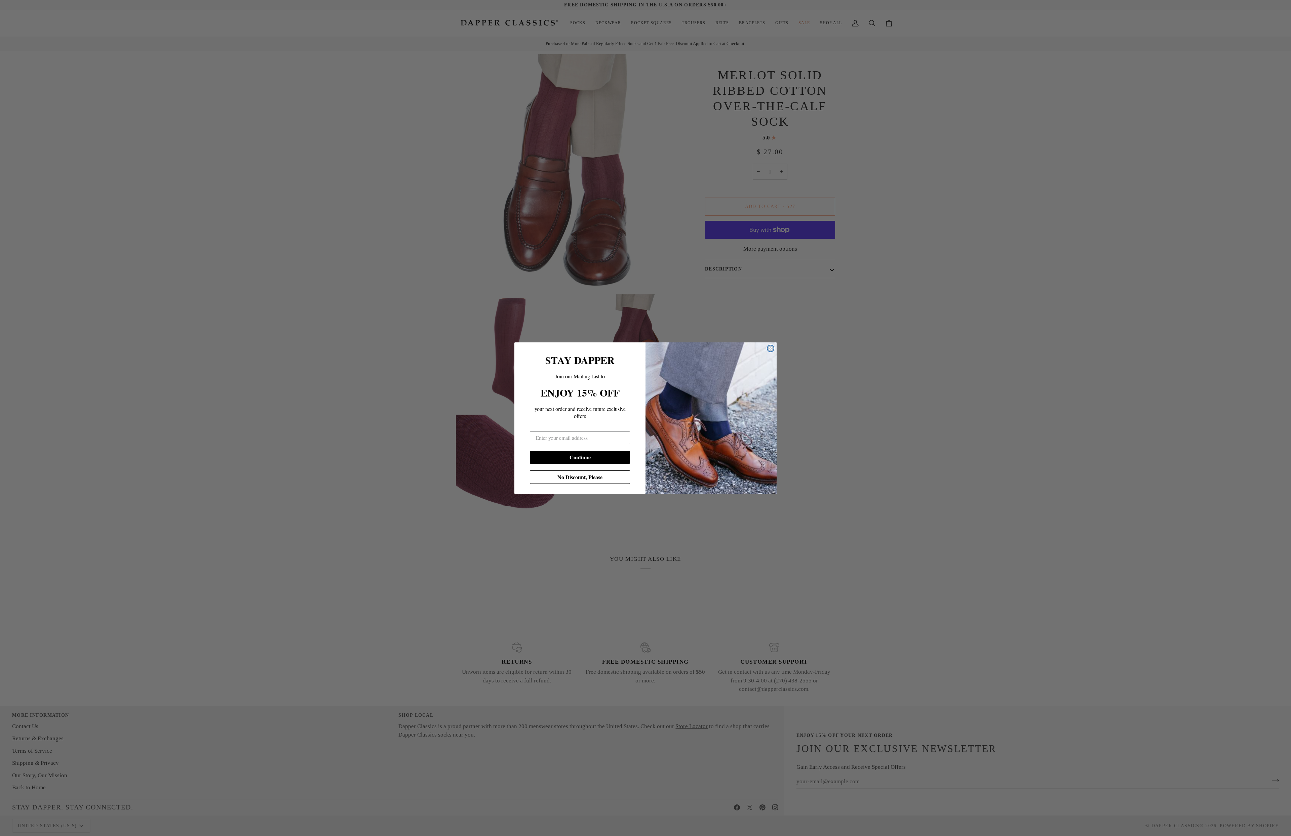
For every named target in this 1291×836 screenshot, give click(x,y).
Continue (580, 457)
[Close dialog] (770, 348)
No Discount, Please (579, 477)
